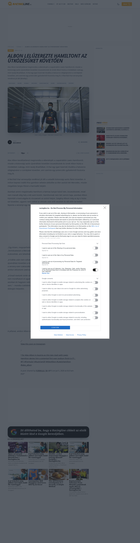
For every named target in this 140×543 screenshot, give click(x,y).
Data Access (70, 335)
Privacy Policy (81, 335)
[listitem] (70, 243)
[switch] (95, 248)
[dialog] (70, 271)
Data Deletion (58, 335)
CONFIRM (55, 327)
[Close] (105, 208)
